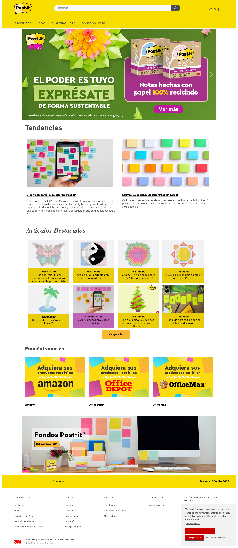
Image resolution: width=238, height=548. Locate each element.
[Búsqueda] (175, 8)
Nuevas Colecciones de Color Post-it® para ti (150, 194)
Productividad (72, 516)
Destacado (70, 505)
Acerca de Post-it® (157, 505)
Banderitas (19, 505)
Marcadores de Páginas (25, 516)
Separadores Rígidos (24, 521)
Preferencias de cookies (67, 540)
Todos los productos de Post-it (28, 526)
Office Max (159, 404)
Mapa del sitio (110, 516)
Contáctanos (110, 505)
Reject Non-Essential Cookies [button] (200, 531)
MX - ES (212, 9)
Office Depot (96, 404)
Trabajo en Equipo (73, 526)
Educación (70, 521)
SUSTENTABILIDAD (63, 23)
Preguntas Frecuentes (115, 510)
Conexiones (70, 510)
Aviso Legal (30, 540)
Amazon (30, 404)
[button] (216, 537)
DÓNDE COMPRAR (93, 23)
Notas (16, 510)
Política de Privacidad (46, 540)
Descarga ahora (46, 443)
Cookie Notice (193, 523)
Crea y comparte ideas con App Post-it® (51, 194)
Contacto (58, 481)
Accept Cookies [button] (194, 538)
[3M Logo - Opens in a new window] (23, 8)
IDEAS (41, 23)
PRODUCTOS (23, 23)
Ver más (168, 109)
